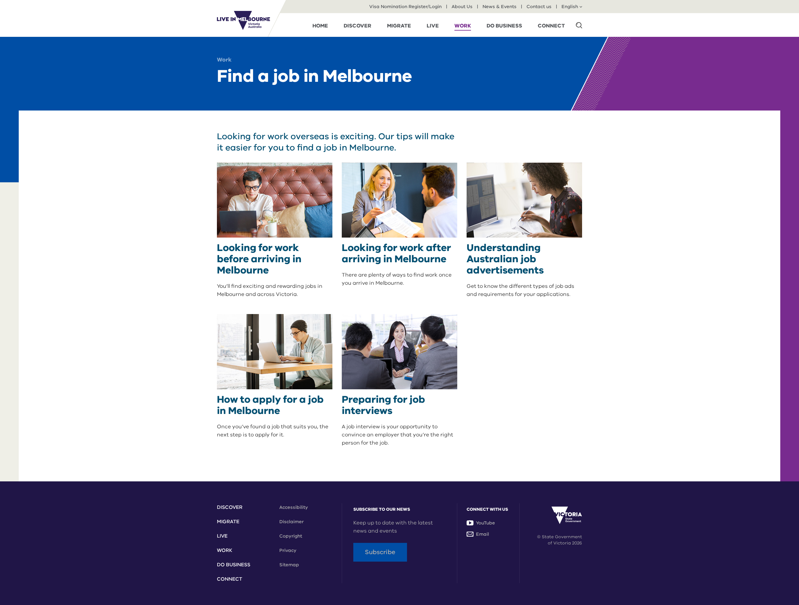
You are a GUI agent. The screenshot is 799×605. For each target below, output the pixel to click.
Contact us (539, 6)
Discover (230, 507)
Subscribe (380, 552)
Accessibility (293, 507)
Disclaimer (291, 522)
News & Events (500, 6)
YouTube (485, 523)
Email (482, 534)
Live (222, 536)
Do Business (233, 564)
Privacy (288, 550)
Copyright (290, 536)
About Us (462, 6)
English (569, 6)
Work (224, 59)
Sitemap (289, 565)
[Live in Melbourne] (243, 20)
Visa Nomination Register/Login (405, 6)
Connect (229, 579)
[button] (579, 25)
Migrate (228, 521)
